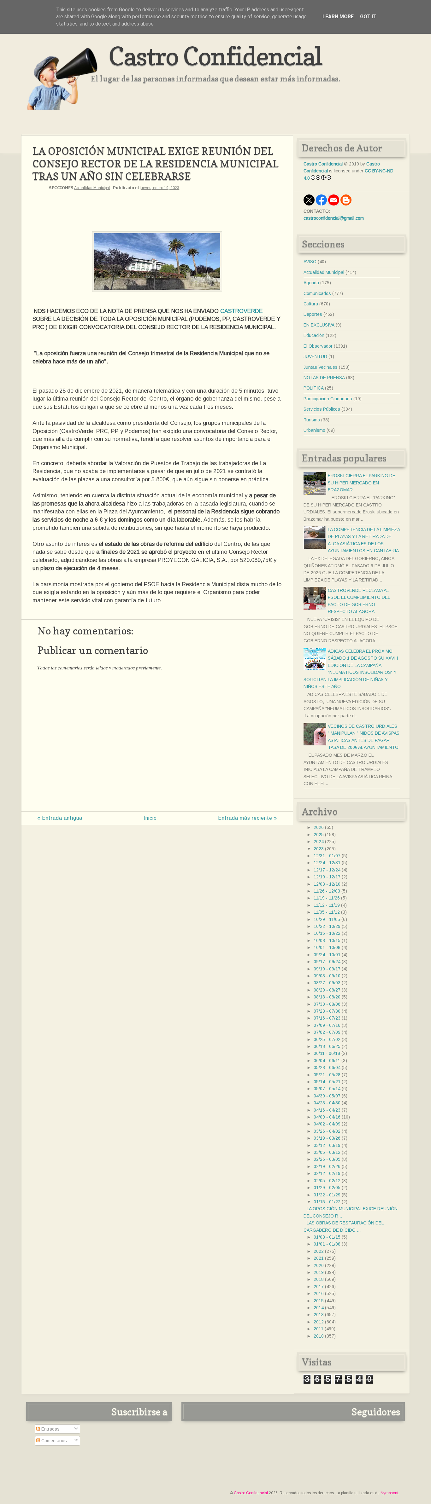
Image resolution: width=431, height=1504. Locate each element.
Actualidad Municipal (92, 188)
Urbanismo (314, 430)
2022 (319, 1251)
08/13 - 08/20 (327, 996)
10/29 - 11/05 (327, 919)
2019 (319, 1272)
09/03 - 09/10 (327, 975)
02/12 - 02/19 (327, 1173)
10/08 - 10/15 (327, 940)
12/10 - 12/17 (327, 876)
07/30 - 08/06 (327, 1004)
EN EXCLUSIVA (319, 324)
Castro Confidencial (215, 56)
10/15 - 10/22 (327, 933)
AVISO (310, 261)
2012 (319, 1321)
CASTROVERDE (241, 311)
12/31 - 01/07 (327, 855)
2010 (319, 1336)
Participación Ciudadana (328, 398)
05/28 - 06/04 (327, 1067)
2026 (319, 827)
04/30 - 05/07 (327, 1095)
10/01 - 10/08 (327, 947)
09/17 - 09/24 (327, 961)
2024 (319, 841)
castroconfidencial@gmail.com (334, 218)
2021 (319, 1258)
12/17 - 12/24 (327, 869)
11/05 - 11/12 (327, 912)
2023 (319, 848)
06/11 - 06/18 (327, 1053)
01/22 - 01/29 (327, 1194)
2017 (319, 1286)
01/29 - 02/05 (327, 1187)
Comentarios (53, 1440)
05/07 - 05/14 (327, 1088)
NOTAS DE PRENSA (324, 377)
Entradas (50, 1429)
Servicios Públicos (322, 409)
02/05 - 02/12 (327, 1180)
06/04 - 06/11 (327, 1060)
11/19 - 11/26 (327, 897)
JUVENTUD (315, 356)
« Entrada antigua (59, 818)
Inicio (150, 818)
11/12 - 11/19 (327, 905)
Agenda (311, 282)
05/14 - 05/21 (327, 1081)
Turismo (312, 419)
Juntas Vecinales (321, 367)
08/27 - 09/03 (327, 982)
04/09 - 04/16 (327, 1116)
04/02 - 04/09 (327, 1123)
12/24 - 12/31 (327, 862)
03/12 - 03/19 (327, 1145)
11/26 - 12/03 (327, 891)
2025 (319, 834)
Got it (368, 17)
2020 (319, 1265)
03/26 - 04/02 (327, 1131)
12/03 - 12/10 (327, 884)
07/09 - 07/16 (327, 1025)
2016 (319, 1293)
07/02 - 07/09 (327, 1032)
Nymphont (389, 1493)
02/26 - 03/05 (327, 1159)
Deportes (313, 314)
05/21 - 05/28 (327, 1074)
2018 (319, 1279)
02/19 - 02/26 (327, 1166)
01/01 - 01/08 (327, 1244)
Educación (314, 335)
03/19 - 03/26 (327, 1138)
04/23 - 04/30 (327, 1102)
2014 (319, 1307)
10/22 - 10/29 (327, 926)
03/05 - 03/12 (327, 1152)
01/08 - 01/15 (327, 1237)
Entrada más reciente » (247, 818)
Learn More (338, 17)
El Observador (318, 346)
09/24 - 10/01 (327, 954)
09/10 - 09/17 (327, 968)
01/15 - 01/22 (327, 1201)
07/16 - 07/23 (327, 1018)
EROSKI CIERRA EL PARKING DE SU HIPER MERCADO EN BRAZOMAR (361, 482)
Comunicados (317, 293)
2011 (318, 1328)
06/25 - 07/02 (327, 1039)
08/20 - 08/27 (327, 989)
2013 (319, 1314)
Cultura (311, 303)
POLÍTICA (314, 387)
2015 (319, 1300)
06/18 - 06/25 (327, 1046)
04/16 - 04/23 (327, 1110)
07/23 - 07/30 (327, 1011)
